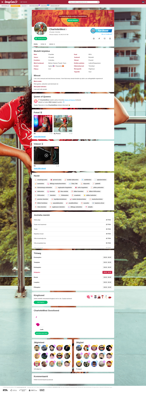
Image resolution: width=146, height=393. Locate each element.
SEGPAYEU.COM (56, 387)
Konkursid (44, 6)
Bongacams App (55, 6)
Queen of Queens (70, 100)
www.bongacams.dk (21, 387)
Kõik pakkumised (34, 6)
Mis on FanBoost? (107, 34)
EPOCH (50, 387)
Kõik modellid (5, 6)
